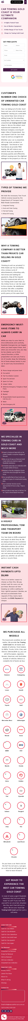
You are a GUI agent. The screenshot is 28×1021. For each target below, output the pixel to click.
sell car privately (16, 265)
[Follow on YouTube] (11, 1011)
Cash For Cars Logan (7, 943)
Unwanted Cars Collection (9, 963)
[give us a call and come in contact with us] (4, 1017)
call (6, 868)
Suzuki (21, 690)
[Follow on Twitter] (8, 1011)
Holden (21, 781)
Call (17, 284)
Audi (21, 705)
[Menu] (25, 2)
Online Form (8, 284)
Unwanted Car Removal (8, 951)
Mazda (7, 766)
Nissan (7, 736)
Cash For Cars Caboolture (9, 934)
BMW (7, 751)
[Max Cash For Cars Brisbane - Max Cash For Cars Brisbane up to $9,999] (4, 2)
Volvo (7, 781)
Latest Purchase (6, 973)
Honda (21, 766)
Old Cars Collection (7, 960)
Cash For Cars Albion (7, 929)
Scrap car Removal (15, 459)
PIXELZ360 (21, 1019)
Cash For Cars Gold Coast (9, 937)
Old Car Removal (6, 957)
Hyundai (21, 796)
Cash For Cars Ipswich (8, 940)
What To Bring (6, 980)
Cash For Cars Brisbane (8, 931)
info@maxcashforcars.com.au (14, 1004)
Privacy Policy (5, 970)
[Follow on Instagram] (5, 1011)
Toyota (7, 705)
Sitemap (4, 983)
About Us (4, 977)
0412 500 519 (10, 1008)
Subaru (7, 811)
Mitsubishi (7, 842)
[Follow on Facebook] (2, 1011)
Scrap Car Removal (7, 954)
